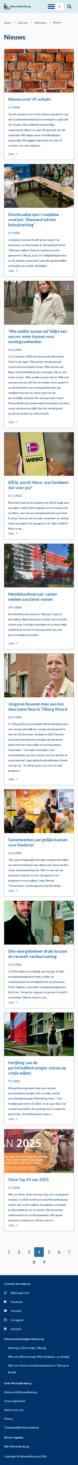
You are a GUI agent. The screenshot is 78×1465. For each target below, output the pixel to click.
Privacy (8, 1418)
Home (7, 22)
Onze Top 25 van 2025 (28, 1179)
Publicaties (40, 22)
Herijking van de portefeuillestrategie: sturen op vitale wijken (37, 1067)
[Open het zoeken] (69, 7)
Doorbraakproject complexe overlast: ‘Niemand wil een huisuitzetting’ (33, 219)
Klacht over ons (14, 1410)
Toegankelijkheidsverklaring (21, 1427)
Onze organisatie (14, 1401)
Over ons (23, 22)
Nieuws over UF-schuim (29, 99)
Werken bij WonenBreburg (20, 1392)
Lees (11, 154)
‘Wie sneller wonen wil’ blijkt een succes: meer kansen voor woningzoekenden (37, 336)
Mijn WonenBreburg (16, 1446)
